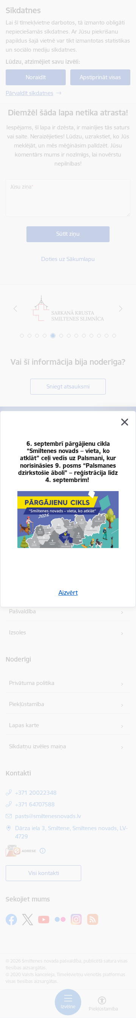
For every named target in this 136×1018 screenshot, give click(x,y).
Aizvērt (68, 592)
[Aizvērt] (124, 422)
